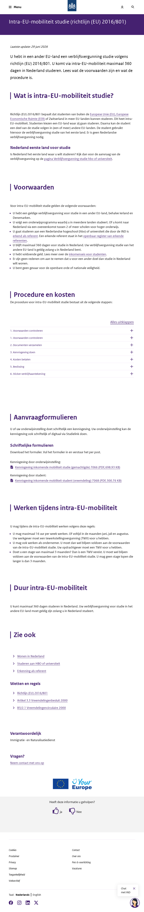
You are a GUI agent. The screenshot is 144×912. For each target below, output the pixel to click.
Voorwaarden (34, 187)
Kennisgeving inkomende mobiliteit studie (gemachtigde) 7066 (67, 467)
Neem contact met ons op (27, 763)
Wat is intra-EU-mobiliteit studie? (64, 95)
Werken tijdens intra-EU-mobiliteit (65, 507)
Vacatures (77, 868)
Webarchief (14, 880)
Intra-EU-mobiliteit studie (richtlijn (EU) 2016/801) (67, 21)
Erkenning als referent (31, 671)
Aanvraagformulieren (45, 417)
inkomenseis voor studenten (87, 254)
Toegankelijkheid (17, 874)
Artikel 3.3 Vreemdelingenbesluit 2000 (42, 700)
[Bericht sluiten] (134, 888)
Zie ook (25, 634)
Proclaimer (14, 856)
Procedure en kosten (44, 294)
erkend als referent (25, 236)
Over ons (76, 856)
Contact (76, 850)
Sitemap (13, 868)
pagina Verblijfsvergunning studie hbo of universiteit (78, 159)
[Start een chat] (135, 903)
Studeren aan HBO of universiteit (38, 663)
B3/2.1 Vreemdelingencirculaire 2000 (41, 708)
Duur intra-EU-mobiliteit (50, 587)
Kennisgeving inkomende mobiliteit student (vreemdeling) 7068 (68, 480)
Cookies (12, 850)
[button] (72, 323)
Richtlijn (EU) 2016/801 (32, 693)
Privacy (12, 862)
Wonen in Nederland (30, 656)
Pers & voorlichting (81, 862)
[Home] (72, 5)
